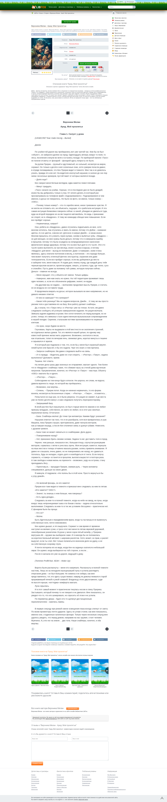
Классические (35, 783)
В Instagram (69, 34)
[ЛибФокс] (38, 7)
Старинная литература (121, 48)
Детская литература (120, 35)
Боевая (59, 775)
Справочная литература (121, 45)
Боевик (33, 775)
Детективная (60, 779)
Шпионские (34, 789)
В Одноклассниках (85, 34)
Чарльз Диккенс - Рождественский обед (60, 686)
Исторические (35, 781)
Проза (116, 30)
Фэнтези (59, 789)
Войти (121, 1)
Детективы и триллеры (66, 7)
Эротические (85, 785)
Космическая (60, 781)
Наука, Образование (120, 25)
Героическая (60, 777)
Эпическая (60, 791)
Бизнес (116, 40)
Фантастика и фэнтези (120, 18)
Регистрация (130, 1)
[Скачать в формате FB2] (76, 71)
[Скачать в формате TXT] (88, 71)
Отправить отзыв (37, 763)
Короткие (84, 777)
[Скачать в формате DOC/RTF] (95, 71)
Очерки (71, 51)
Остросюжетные (86, 781)
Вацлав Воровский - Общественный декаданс (100, 686)
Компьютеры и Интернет (121, 53)
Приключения (118, 33)
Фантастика (96, 7)
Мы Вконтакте (100, 34)
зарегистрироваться (51, 718)
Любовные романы (83, 7)
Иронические (35, 779)
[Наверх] (162, 798)
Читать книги (53, 7)
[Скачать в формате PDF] (101, 71)
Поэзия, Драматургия (120, 56)
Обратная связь (112, 791)
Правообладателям (113, 787)
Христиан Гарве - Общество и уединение (80, 686)
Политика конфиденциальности (117, 789)
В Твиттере (53, 34)
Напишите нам (91, 76)
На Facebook (38, 34)
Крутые (33, 785)
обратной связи (83, 799)
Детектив (33, 777)
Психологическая (62, 785)
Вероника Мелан (74, 43)
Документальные (119, 28)
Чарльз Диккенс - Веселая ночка (40, 685)
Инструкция (96, 79)
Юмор (116, 50)
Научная (59, 783)
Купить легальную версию (88, 63)
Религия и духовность (120, 43)
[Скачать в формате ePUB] (82, 71)
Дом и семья (118, 38)
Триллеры (34, 787)
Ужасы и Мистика (62, 787)
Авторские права (70, 22)
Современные (86, 783)
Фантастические (86, 779)
